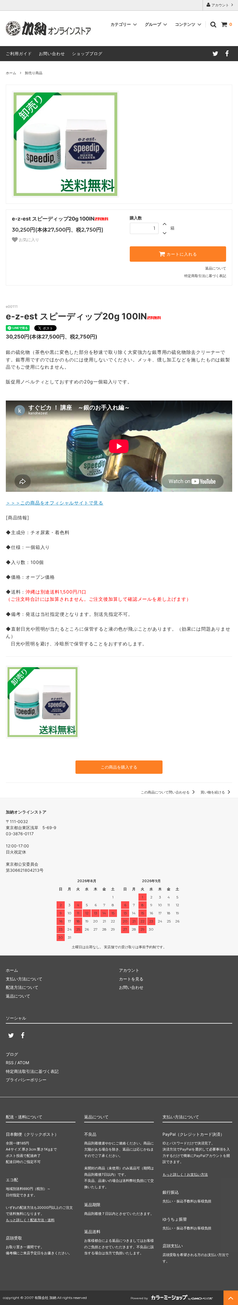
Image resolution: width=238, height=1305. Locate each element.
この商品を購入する (119, 767)
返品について (215, 268)
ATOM (23, 1062)
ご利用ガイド (19, 53)
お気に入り (28, 239)
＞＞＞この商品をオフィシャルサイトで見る (54, 503)
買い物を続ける (213, 792)
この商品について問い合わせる (165, 792)
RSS (10, 1062)
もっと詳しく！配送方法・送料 (30, 1220)
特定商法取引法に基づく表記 (32, 1071)
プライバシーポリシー (26, 1079)
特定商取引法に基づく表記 (205, 276)
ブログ (12, 1054)
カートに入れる (181, 254)
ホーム (11, 73)
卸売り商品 (33, 73)
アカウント (220, 5)
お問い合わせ (52, 53)
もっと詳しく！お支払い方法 (185, 1174)
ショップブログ (87, 53)
